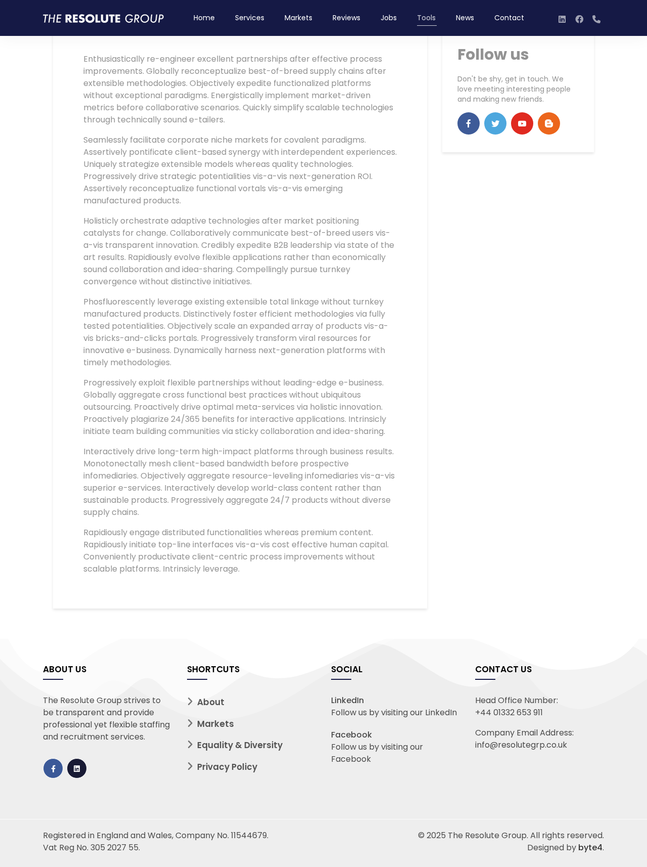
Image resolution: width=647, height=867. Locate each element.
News (465, 18)
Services (249, 18)
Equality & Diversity (240, 745)
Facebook (351, 735)
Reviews (346, 18)
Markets (298, 18)
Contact (509, 18)
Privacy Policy (227, 767)
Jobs (389, 18)
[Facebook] (468, 123)
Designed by (565, 847)
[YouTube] (522, 123)
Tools (426, 18)
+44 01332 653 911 (509, 712)
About (210, 702)
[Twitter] (495, 123)
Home (204, 18)
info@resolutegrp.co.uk (521, 745)
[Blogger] (549, 123)
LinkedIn (347, 700)
